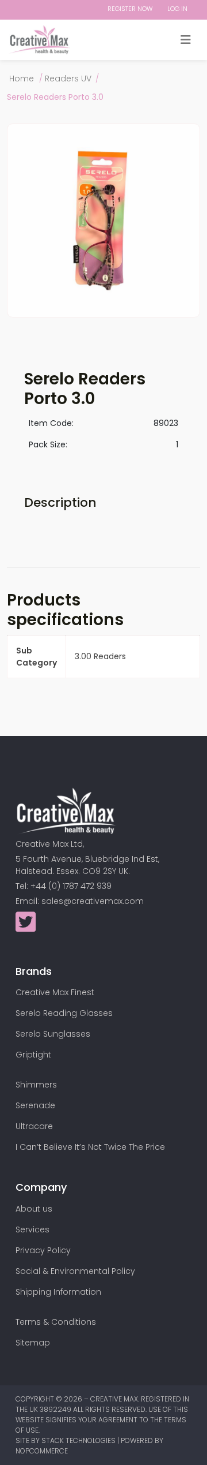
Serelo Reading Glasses (64, 1013)
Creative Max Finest (55, 992)
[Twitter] (26, 927)
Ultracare (34, 1126)
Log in (177, 8)
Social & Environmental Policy (75, 1271)
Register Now (130, 8)
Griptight (33, 1054)
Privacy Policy (43, 1250)
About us (34, 1208)
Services (32, 1229)
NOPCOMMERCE (42, 1451)
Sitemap (33, 1342)
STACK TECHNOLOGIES (79, 1440)
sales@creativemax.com (92, 901)
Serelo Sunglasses (53, 1034)
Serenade (35, 1105)
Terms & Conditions (56, 1322)
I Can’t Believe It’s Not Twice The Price (90, 1147)
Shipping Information (58, 1292)
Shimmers (36, 1084)
